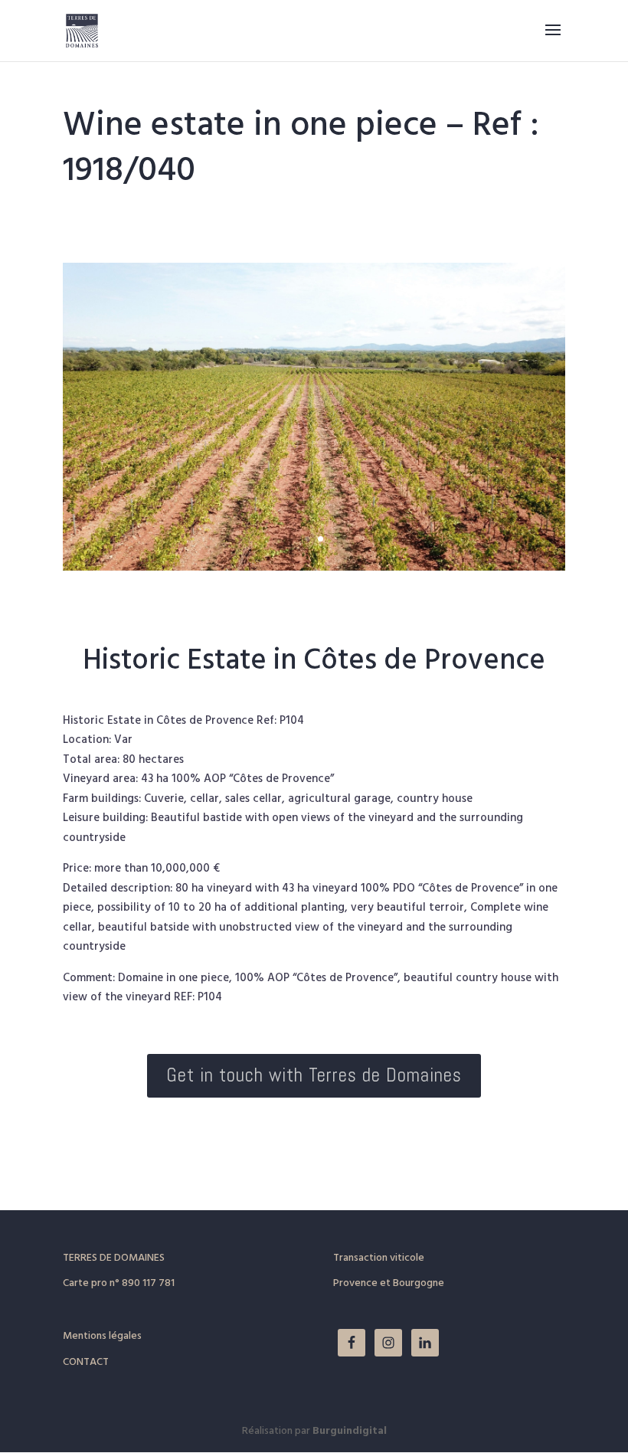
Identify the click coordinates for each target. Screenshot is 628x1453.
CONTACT (86, 1362)
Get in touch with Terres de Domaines (314, 1075)
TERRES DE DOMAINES (114, 1258)
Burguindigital (349, 1431)
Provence (355, 1283)
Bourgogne (418, 1283)
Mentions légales (102, 1336)
